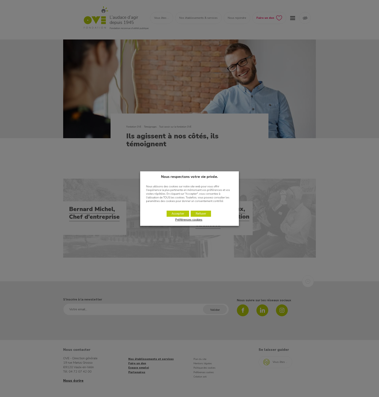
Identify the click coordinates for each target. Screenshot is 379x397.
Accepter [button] (178, 214)
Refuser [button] (201, 214)
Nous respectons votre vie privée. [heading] (189, 176)
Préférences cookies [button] (188, 220)
